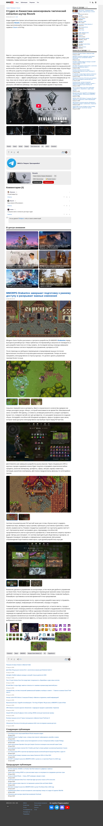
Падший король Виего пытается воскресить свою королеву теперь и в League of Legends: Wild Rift (35, 790)
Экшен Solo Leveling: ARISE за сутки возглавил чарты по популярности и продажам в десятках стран (36, 772)
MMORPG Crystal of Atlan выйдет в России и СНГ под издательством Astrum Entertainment (21, 285)
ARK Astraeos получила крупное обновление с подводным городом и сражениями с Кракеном (32, 707)
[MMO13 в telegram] (26, 167)
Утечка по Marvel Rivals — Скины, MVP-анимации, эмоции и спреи (26, 776)
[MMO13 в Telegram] (57, 807)
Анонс (47, 146)
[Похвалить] (8, 152)
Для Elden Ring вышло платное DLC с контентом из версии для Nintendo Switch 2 (29, 670)
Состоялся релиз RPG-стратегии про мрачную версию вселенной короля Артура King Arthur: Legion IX (36, 751)
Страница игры (37, 182)
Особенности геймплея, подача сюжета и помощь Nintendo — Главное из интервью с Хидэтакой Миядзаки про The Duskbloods (55, 247)
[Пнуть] (14, 152)
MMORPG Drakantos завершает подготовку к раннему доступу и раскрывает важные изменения (84, 57)
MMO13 (25, 803)
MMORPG (22, 653)
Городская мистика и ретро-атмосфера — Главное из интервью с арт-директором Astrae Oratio (22, 266)
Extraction (53, 146)
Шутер (20, 146)
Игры (17, 2)
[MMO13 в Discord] (62, 807)
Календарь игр (26, 811)
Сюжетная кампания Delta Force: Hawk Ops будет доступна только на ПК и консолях (31, 779)
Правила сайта (37, 805)
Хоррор (26, 146)
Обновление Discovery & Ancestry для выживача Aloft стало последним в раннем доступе (31, 723)
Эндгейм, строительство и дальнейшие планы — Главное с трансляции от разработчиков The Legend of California (54, 285)
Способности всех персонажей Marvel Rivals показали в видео (25, 733)
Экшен (14, 146)
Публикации (24, 2)
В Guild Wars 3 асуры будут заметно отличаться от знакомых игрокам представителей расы (31, 685)
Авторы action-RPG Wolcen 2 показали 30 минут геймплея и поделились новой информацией (32, 697)
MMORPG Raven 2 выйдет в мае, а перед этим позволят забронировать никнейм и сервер (33, 737)
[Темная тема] (93, 2)
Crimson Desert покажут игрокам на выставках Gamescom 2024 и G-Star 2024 (29, 755)
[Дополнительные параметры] (69, 152)
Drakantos (62, 340)
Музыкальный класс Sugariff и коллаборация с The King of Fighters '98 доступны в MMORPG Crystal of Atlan (36, 702)
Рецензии (32, 2)
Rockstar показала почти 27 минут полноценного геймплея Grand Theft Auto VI (28, 718)
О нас (35, 809)
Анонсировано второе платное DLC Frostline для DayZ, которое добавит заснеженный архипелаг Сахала (37, 748)
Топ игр (25, 807)
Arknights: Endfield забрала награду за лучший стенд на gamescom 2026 (26, 675)
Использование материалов (40, 803)
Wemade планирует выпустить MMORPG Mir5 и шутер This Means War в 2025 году (31, 787)
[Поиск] (90, 2)
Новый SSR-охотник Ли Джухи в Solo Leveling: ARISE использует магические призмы (30, 713)
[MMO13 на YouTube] (67, 807)
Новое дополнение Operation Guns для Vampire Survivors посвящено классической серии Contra (35, 744)
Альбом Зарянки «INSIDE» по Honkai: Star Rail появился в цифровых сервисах (30, 768)
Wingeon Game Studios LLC (34, 653)
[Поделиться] (18, 152)
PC (42, 146)
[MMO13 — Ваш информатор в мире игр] (9, 2)
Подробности (51, 653)
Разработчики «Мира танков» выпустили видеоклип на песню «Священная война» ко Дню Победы (36, 740)
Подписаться (48, 182)
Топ (38, 2)
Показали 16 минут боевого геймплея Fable (18, 664)
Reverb (16, 23)
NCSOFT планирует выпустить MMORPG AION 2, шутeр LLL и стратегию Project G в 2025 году (34, 759)
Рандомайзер (26, 814)
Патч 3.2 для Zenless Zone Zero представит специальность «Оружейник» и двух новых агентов (32, 680)
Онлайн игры (26, 805)
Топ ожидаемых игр (27, 809)
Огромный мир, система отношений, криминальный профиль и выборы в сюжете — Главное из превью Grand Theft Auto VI (21, 247)
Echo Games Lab (35, 146)
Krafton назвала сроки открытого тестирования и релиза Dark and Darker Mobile (30, 783)
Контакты (36, 807)
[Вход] (95, 2)
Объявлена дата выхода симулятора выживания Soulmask (24, 794)
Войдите (21, 218)
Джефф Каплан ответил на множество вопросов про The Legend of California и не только (54, 266)
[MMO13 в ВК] (51, 807)
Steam (15, 27)
